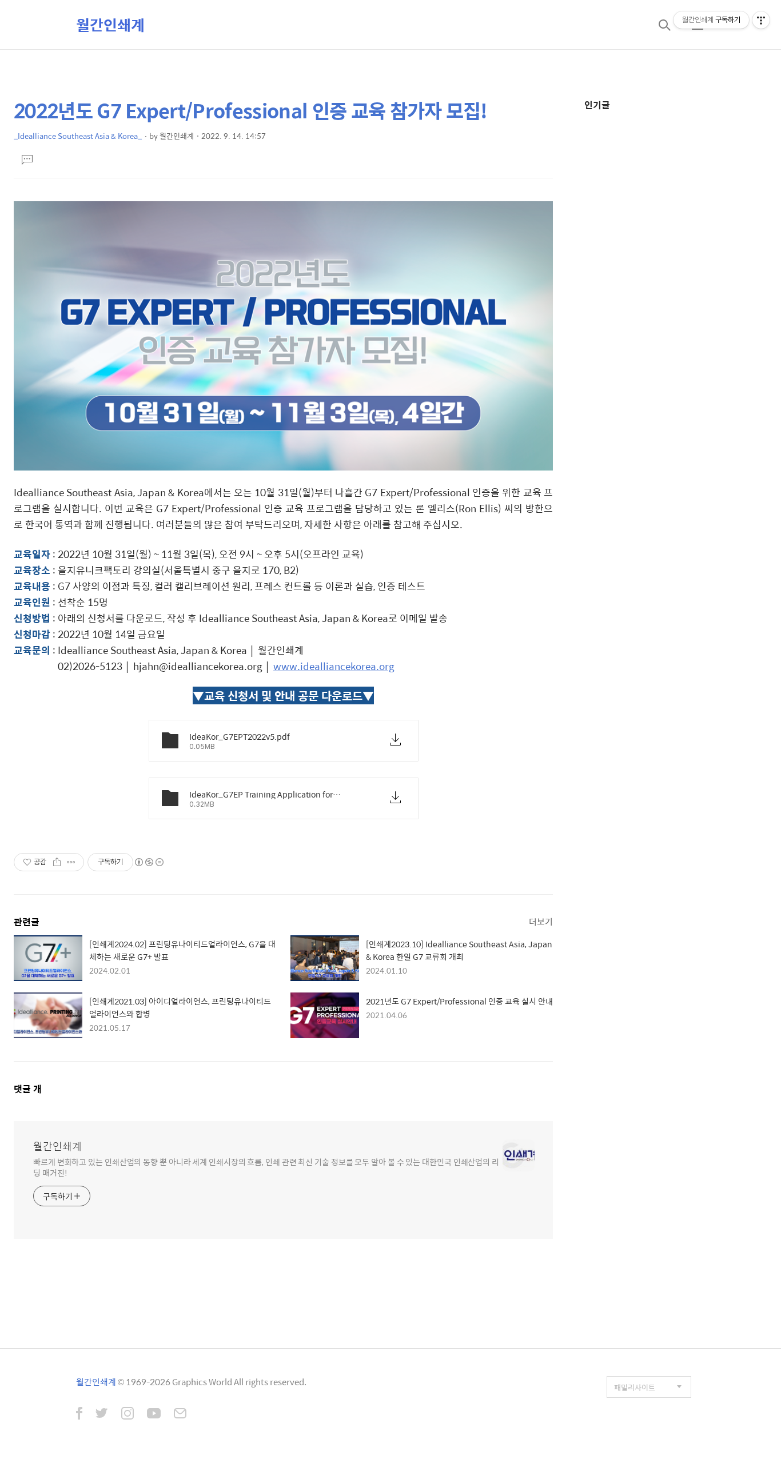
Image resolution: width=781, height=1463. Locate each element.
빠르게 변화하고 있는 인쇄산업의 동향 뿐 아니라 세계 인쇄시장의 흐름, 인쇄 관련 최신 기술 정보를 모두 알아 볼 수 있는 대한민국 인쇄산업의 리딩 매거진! (266, 1166)
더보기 (541, 921)
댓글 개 (28, 1089)
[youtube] (154, 1414)
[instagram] (127, 1414)
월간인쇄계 (110, 24)
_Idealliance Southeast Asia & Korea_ (78, 136)
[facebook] (79, 1414)
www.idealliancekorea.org (334, 666)
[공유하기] (57, 862)
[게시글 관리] (71, 862)
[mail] (180, 1414)
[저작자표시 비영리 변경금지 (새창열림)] (148, 862)
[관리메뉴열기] (761, 20)
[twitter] (101, 1414)
